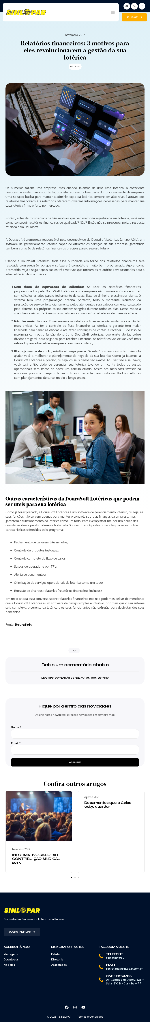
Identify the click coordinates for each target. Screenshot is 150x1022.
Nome (16, 727)
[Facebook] (66, 1007)
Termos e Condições (90, 1016)
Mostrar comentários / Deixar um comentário (75, 678)
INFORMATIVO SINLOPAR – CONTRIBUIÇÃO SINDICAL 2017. (36, 859)
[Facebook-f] (142, 6)
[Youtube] (83, 1007)
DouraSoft (23, 624)
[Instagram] (134, 6)
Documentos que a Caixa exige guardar (108, 805)
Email (16, 743)
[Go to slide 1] (71, 877)
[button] (113, 12)
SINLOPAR (65, 1016)
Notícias (75, 66)
